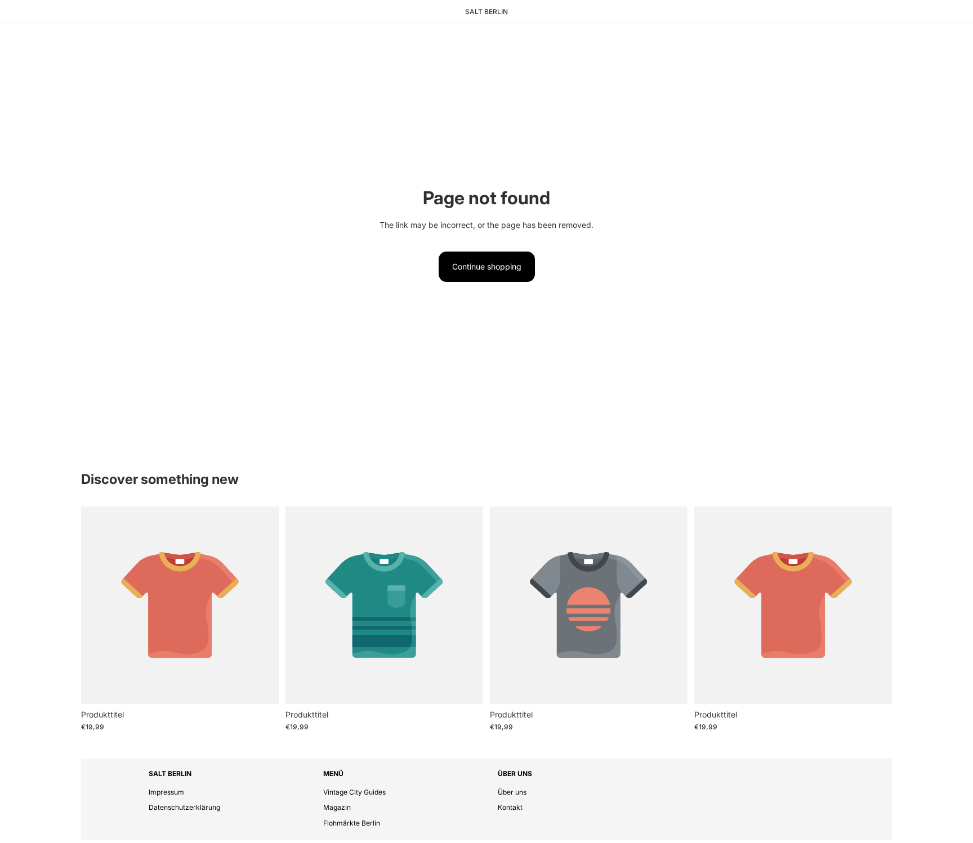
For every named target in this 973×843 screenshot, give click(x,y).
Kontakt (510, 807)
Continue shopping (486, 266)
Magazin (337, 807)
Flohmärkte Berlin (351, 823)
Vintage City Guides (354, 792)
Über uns (512, 792)
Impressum (166, 792)
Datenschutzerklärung (184, 807)
